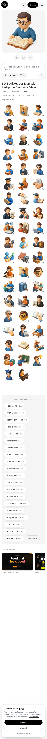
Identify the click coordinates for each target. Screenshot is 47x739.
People (31, 399)
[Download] (17, 57)
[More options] (30, 57)
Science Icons (15, 489)
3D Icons (24, 91)
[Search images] (24, 5)
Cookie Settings (23, 733)
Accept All (23, 722)
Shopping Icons (16, 517)
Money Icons (15, 475)
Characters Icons (16, 503)
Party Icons (14, 538)
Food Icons (14, 406)
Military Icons (15, 468)
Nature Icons (15, 496)
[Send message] (41, 75)
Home (15, 399)
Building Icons (15, 461)
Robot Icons (14, 482)
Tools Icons (14, 440)
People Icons (15, 426)
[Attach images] (5, 75)
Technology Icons (17, 419)
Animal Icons (15, 412)
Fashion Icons (15, 531)
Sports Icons (14, 447)
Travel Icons (14, 510)
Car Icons (13, 524)
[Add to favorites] (23, 57)
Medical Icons (15, 454)
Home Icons (14, 433)
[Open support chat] (42, 5)
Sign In (33, 5)
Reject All (23, 728)
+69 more (32, 538)
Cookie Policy (34, 717)
